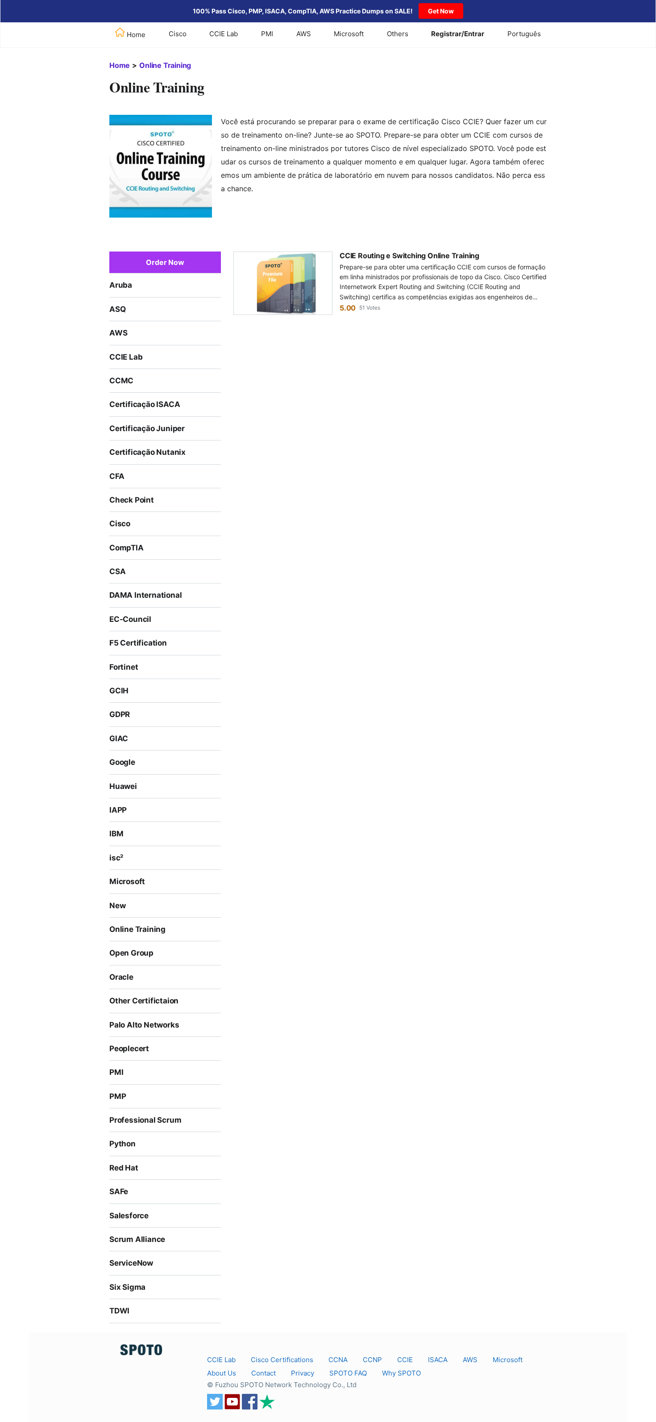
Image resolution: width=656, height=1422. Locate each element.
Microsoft (349, 33)
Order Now (165, 262)
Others (397, 33)
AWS (303, 33)
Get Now (441, 11)
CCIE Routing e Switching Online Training (409, 255)
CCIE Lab (223, 33)
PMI (267, 33)
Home (119, 65)
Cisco (178, 33)
